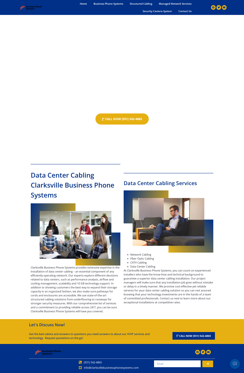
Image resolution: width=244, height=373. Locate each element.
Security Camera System (157, 11)
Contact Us (185, 11)
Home (83, 3)
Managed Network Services (175, 3)
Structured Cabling (141, 3)
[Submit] (207, 364)
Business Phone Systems (108, 3)
